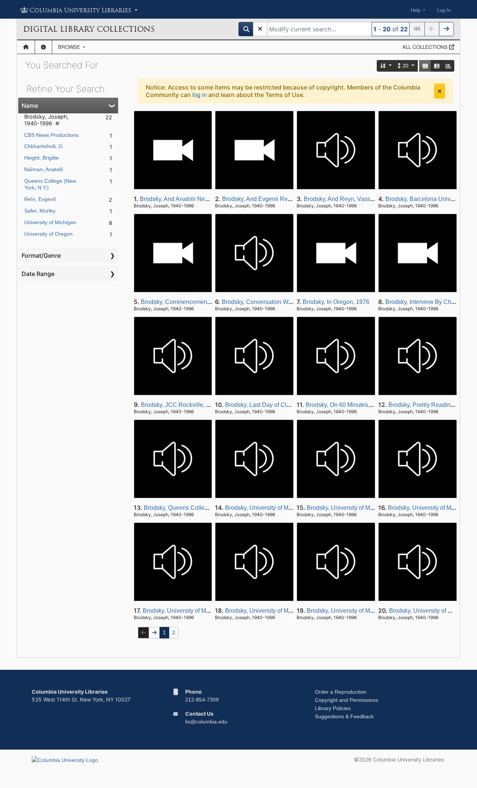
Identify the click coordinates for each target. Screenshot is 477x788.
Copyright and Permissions (346, 700)
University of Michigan (50, 222)
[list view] (437, 66)
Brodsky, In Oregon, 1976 (336, 302)
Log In (444, 10)
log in (199, 95)
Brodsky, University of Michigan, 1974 (274, 508)
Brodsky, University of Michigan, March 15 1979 (369, 611)
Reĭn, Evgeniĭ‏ (40, 199)
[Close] (439, 91)
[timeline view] (448, 66)
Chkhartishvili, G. (44, 146)
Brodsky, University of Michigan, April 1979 (363, 508)
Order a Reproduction (340, 692)
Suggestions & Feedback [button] (344, 716)
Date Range (38, 273)
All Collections (425, 46)
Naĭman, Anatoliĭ (43, 169)
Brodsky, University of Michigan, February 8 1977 (207, 611)
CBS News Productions (51, 135)
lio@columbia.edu (206, 722)
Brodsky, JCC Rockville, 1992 (180, 405)
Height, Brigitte (41, 158)
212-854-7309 (202, 700)
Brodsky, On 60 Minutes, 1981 (345, 405)
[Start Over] (260, 29)
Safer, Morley (40, 211)
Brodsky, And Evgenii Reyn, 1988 (266, 199)
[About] (43, 47)
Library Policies (333, 708)
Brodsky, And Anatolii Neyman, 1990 (188, 199)
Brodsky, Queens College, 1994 (186, 508)
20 (405, 66)
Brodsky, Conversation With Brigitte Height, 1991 (286, 302)
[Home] (26, 47)
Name (30, 105)
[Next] (446, 29)
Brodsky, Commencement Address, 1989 (194, 302)
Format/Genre (41, 255)
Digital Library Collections (89, 29)
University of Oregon (48, 234)
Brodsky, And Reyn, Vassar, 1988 (347, 199)
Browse (70, 46)
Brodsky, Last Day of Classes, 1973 (272, 405)
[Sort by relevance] (386, 66)
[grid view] (425, 66)
